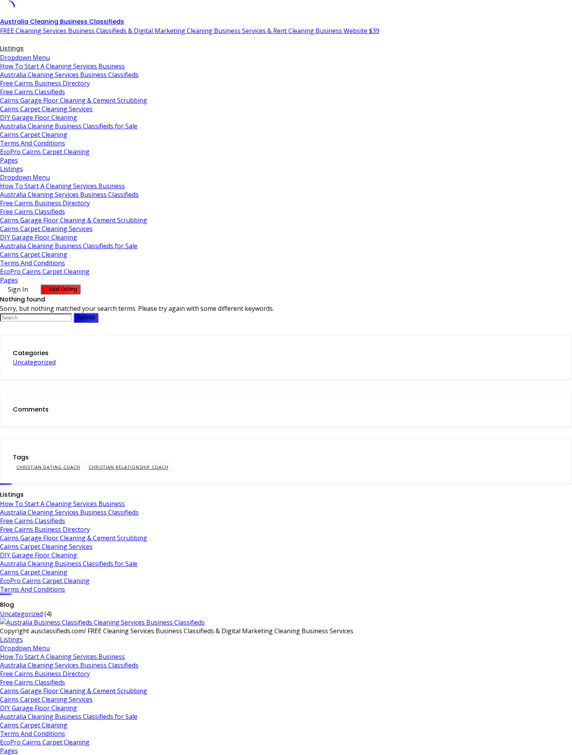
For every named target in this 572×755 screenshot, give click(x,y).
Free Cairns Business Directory (45, 83)
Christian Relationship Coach (128, 467)
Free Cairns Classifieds (32, 92)
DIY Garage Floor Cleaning (38, 117)
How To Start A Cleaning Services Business (62, 66)
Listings (12, 48)
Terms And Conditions (32, 143)
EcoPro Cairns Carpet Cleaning (44, 151)
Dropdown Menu (25, 57)
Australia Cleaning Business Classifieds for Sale (68, 126)
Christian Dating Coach (48, 467)
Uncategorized (34, 362)
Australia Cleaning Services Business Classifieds (69, 74)
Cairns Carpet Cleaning (33, 134)
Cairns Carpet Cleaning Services (46, 109)
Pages (9, 160)
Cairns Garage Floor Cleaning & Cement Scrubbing (73, 100)
